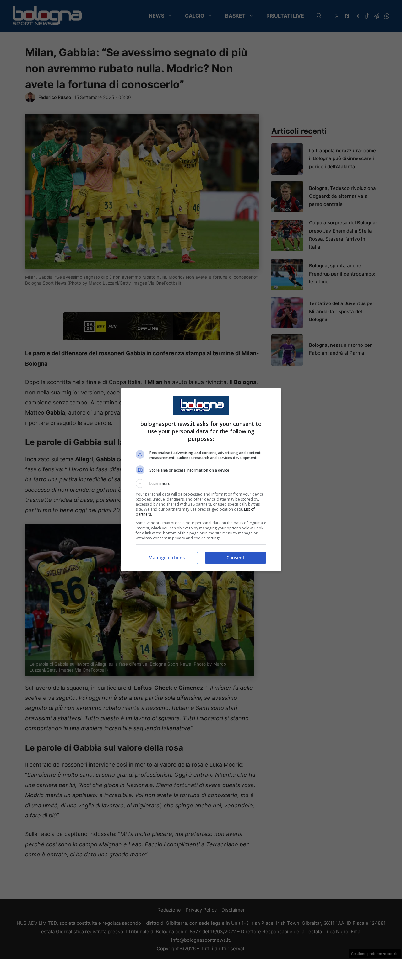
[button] (201, 483)
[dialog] (201, 479)
